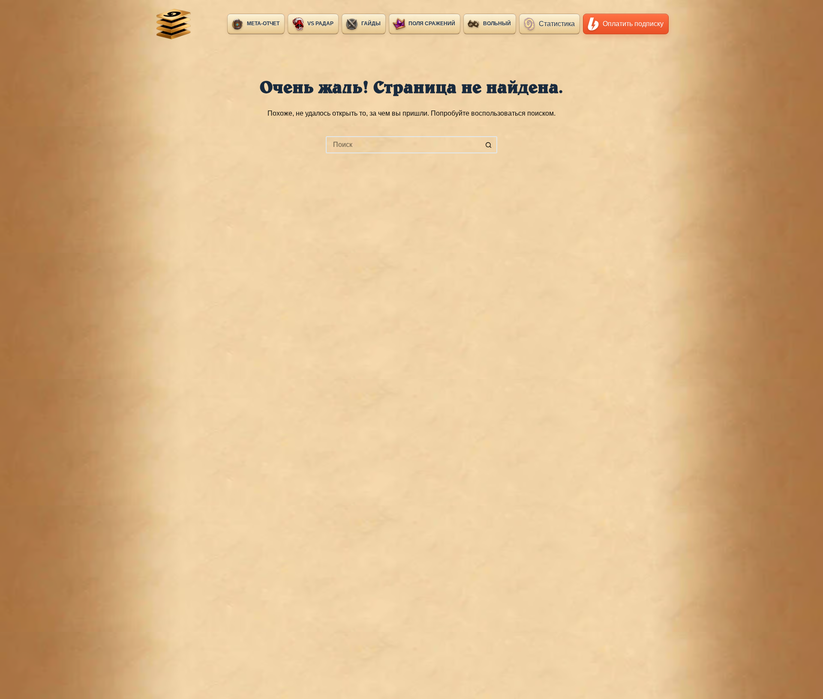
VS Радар (320, 24)
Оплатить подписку (633, 23)
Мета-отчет (263, 24)
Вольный (497, 24)
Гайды (371, 24)
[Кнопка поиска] (488, 144)
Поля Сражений (431, 24)
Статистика (557, 23)
